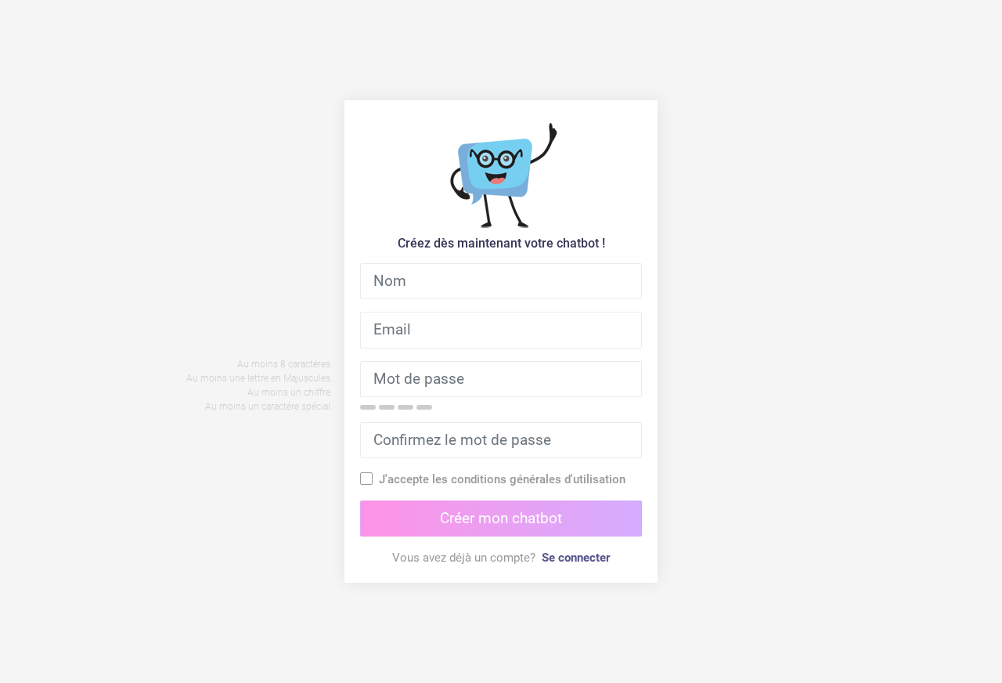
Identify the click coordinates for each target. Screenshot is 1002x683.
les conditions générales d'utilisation (528, 479)
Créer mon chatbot (501, 518)
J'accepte (502, 479)
